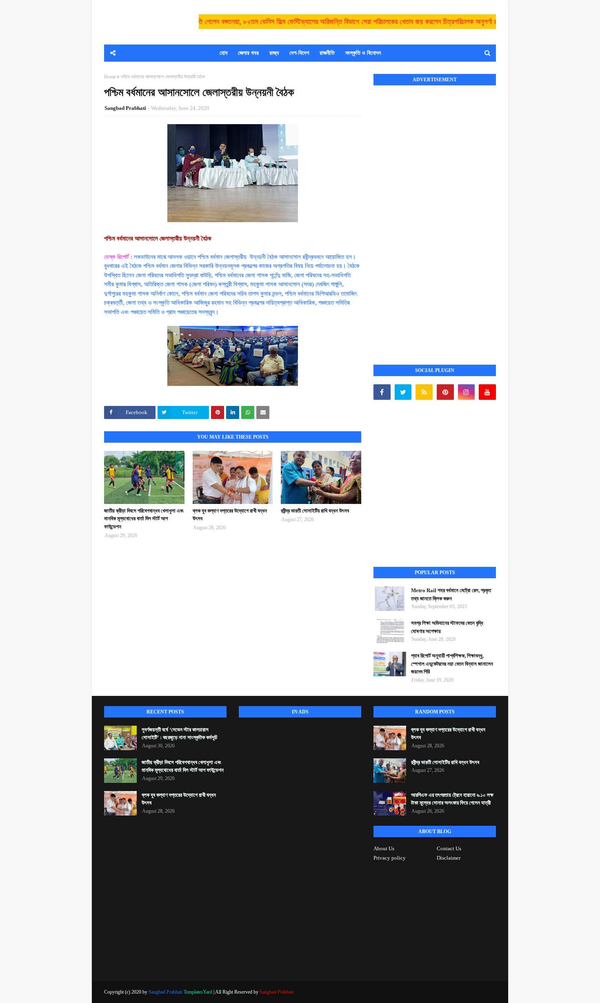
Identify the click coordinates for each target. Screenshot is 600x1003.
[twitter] (403, 392)
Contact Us (449, 848)
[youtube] (487, 392)
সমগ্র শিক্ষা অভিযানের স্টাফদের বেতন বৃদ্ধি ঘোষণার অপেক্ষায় (447, 627)
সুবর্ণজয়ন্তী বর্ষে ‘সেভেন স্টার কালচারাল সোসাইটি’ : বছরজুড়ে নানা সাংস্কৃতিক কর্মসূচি (179, 734)
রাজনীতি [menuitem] (327, 53)
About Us (383, 848)
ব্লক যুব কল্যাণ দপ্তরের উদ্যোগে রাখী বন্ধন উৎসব (230, 515)
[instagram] (466, 392)
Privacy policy (389, 858)
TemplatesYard (198, 992)
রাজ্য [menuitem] (274, 53)
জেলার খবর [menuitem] (248, 53)
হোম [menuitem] (223, 53)
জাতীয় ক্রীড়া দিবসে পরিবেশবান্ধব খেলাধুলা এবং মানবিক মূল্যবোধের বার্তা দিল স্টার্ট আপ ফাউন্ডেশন (144, 519)
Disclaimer (448, 858)
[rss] (424, 392)
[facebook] (382, 392)
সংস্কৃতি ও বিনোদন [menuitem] (363, 53)
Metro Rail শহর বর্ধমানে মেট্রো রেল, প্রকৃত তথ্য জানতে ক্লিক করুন (451, 594)
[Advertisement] (434, 216)
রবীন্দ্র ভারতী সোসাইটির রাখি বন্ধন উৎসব (315, 511)
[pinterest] (445, 392)
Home (110, 77)
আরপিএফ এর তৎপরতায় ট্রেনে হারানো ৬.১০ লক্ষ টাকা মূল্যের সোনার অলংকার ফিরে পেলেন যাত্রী (452, 799)
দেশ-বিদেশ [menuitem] (299, 53)
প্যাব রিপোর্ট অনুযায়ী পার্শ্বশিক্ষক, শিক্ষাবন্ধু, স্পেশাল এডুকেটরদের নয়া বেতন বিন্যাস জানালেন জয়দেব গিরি (452, 664)
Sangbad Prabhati (125, 108)
